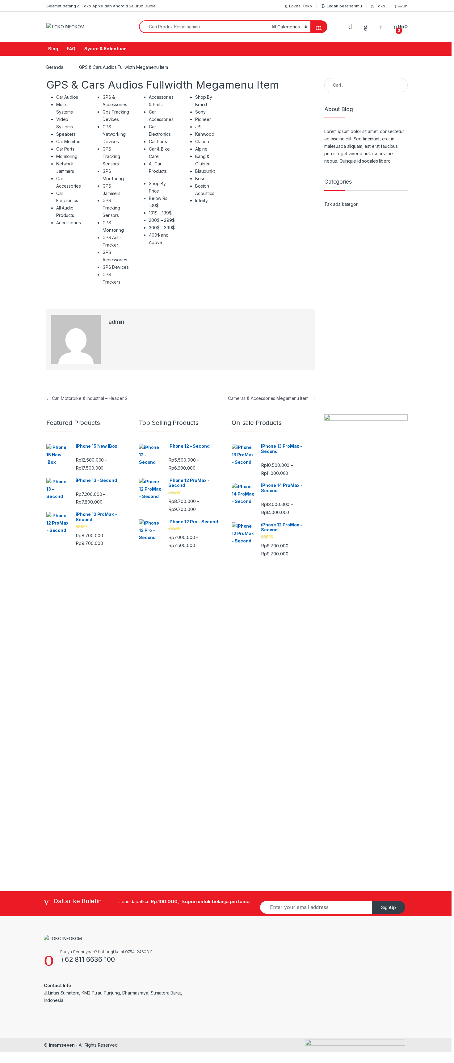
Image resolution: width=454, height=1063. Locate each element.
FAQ (71, 48)
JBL (199, 126)
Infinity (201, 200)
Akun (403, 5)
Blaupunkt (205, 171)
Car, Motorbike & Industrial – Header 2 (86, 398)
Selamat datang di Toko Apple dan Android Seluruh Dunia (100, 5)
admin (116, 322)
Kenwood (204, 134)
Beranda (54, 67)
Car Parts (65, 149)
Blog (53, 48)
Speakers (66, 134)
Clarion (202, 141)
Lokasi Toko (300, 5)
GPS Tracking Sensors (111, 156)
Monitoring (67, 156)
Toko (380, 5)
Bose (200, 178)
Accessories (68, 222)
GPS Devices (115, 267)
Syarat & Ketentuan (105, 48)
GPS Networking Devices (114, 134)
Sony (200, 111)
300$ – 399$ (161, 227)
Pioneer (203, 119)
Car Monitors (69, 141)
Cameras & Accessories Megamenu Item (271, 398)
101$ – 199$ (160, 212)
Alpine (201, 149)
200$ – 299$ (161, 220)
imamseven (62, 1045)
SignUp (388, 907)
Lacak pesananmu (344, 5)
